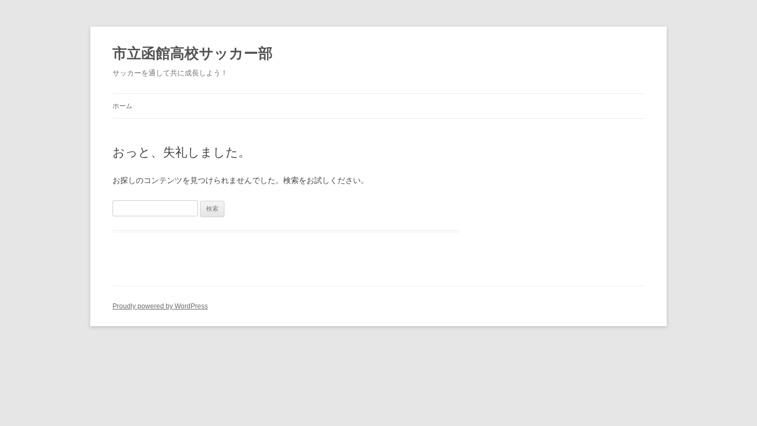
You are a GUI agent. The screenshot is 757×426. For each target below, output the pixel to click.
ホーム (122, 106)
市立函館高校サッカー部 (192, 53)
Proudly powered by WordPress (160, 306)
